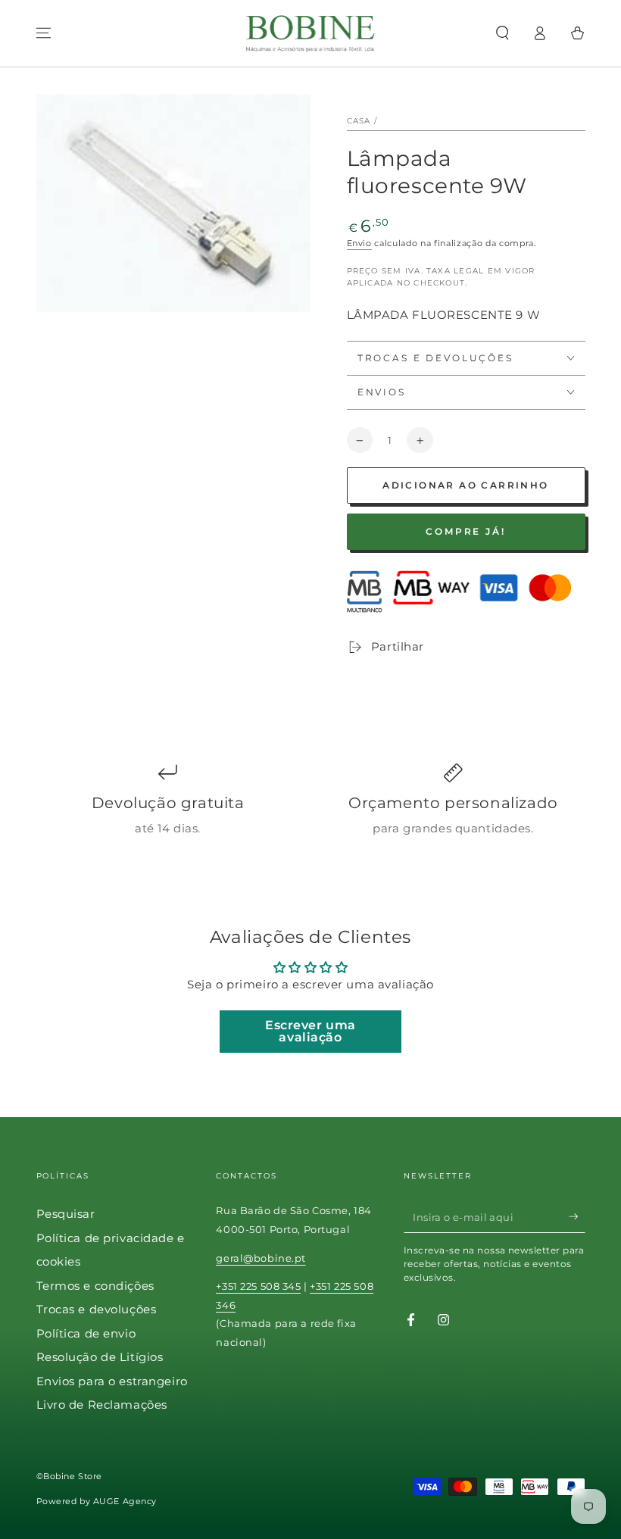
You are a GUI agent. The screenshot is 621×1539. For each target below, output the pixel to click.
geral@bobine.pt (261, 1258)
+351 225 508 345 (258, 1286)
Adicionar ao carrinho (465, 485)
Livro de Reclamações (101, 1404)
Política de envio (86, 1333)
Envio (359, 243)
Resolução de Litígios (100, 1357)
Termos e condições (95, 1285)
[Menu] (43, 33)
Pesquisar (65, 1214)
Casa (359, 121)
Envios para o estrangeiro (112, 1381)
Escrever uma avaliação (310, 1031)
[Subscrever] (577, 1216)
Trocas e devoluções (96, 1309)
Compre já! (466, 531)
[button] (502, 33)
